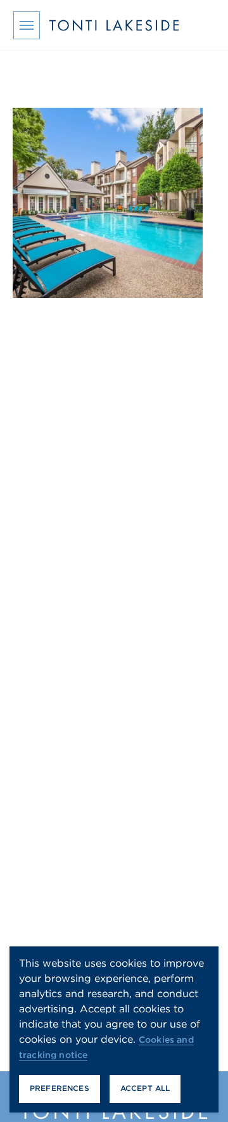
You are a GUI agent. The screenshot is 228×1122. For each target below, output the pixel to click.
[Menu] (26, 25)
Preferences (59, 1088)
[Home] (114, 25)
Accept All (145, 1088)
